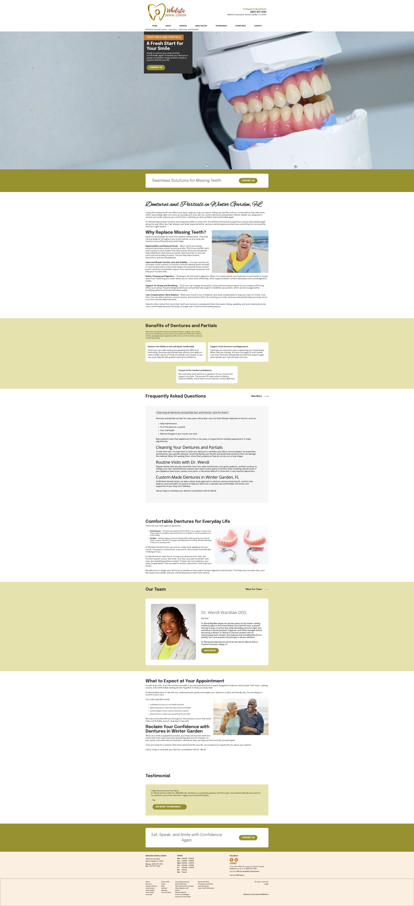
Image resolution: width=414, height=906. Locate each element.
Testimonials (221, 26)
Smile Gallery (201, 26)
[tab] (207, 412)
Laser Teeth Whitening (206, 888)
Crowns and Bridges (182, 894)
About (148, 882)
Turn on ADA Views (237, 875)
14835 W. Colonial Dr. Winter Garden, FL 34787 (246, 15)
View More (256, 396)
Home (154, 26)
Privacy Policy (166, 892)
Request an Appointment (255, 9)
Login (266, 884)
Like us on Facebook (231, 860)
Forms (163, 884)
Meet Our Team (254, 589)
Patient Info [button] (240, 26)
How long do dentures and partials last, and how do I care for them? (192, 412)
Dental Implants (180, 892)
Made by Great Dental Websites (256, 894)
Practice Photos (151, 886)
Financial (149, 894)
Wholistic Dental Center (156, 30)
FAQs (163, 886)
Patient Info (165, 882)
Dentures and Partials (188, 30)
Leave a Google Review (236, 860)
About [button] (168, 26)
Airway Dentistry (181, 884)
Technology (150, 892)
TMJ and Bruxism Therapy (184, 886)
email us (233, 869)
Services (183, 26)
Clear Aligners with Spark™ (182, 889)
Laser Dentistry (203, 886)
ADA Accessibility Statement (248, 871)
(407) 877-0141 (258, 12)
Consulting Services (182, 882)
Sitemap (164, 890)
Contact (258, 26)
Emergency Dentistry (205, 884)
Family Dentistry (203, 882)
